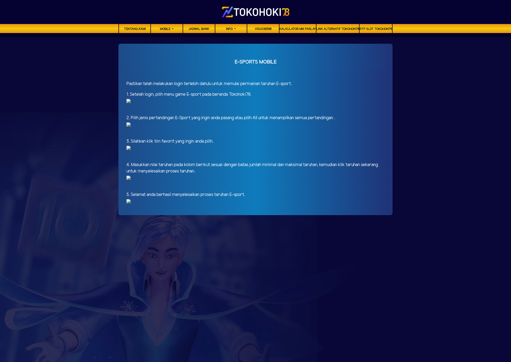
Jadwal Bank (198, 29)
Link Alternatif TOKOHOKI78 (337, 29)
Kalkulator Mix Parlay (297, 29)
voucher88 (263, 29)
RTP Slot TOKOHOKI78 (376, 29)
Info (229, 29)
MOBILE (165, 29)
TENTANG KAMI (135, 29)
